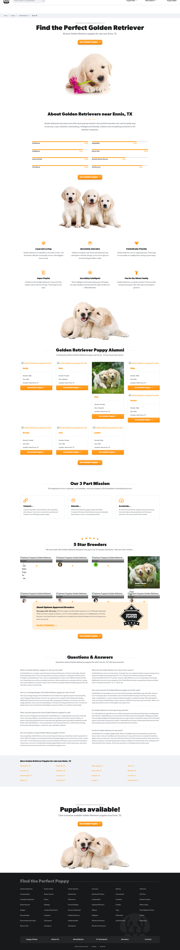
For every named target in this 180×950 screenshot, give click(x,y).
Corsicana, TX (60, 775)
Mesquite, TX (96, 775)
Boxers (46, 899)
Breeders (125, 939)
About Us (55, 939)
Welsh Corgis (144, 905)
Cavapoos (47, 915)
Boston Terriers (49, 894)
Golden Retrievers (74, 915)
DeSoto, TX (23, 780)
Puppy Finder (31, 939)
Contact (148, 939)
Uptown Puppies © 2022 (81, 946)
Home (5, 15)
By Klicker (102, 946)
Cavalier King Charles (51, 910)
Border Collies (48, 889)
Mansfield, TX (132, 771)
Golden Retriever (23, 15)
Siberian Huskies (145, 899)
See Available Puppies (89, 42)
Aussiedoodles (25, 894)
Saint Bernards (120, 920)
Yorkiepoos (143, 920)
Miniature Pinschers (98, 920)
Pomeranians (120, 894)
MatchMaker (78, 939)
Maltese (94, 910)
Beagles (22, 910)
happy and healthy (97, 510)
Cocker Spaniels (73, 889)
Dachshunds (72, 894)
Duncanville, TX (96, 771)
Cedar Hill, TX (60, 780)
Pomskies (119, 899)
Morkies (118, 889)
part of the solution (141, 514)
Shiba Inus (143, 889)
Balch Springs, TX (97, 766)
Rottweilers (119, 915)
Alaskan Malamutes (26, 889)
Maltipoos (95, 915)
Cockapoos (47, 926)
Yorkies (142, 915)
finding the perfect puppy (41, 514)
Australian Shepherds (27, 899)
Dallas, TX (131, 766)
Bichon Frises (24, 926)
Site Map (94, 946)
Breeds (13, 15)
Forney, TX (95, 780)
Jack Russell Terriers (98, 894)
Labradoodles (96, 899)
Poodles (118, 905)
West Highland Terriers (147, 910)
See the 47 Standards (45, 625)
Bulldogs (47, 905)
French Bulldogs (73, 905)
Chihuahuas (48, 920)
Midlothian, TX (60, 771)
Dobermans (71, 899)
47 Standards (101, 939)
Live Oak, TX (131, 775)
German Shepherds (74, 910)
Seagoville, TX (60, 766)
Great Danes (72, 926)
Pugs (117, 910)
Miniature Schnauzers (99, 926)
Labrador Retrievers (98, 905)
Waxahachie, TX (25, 766)
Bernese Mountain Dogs (28, 920)
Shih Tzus (143, 894)
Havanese (95, 889)
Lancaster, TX (24, 771)
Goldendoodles (73, 920)
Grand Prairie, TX (133, 780)
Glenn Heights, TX (25, 775)
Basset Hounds (25, 905)
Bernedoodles (24, 915)
